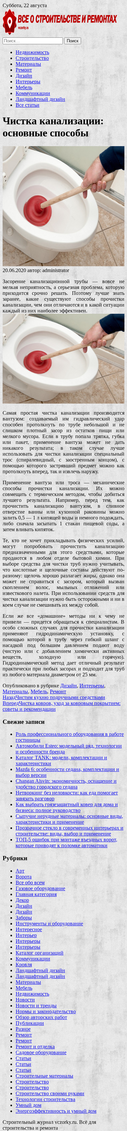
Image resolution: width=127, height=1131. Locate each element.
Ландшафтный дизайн (40, 99)
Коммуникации (33, 93)
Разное (23, 1029)
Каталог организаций (40, 953)
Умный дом (28, 1105)
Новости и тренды (36, 1005)
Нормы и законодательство (46, 1011)
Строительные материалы (44, 1076)
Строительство (32, 58)
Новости (25, 999)
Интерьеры (28, 81)
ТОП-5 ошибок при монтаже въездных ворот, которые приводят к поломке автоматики (66, 842)
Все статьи (27, 105)
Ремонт (24, 70)
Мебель (24, 87)
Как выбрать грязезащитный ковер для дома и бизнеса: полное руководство (67, 807)
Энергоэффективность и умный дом (56, 1111)
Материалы (28, 64)
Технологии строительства (45, 1099)
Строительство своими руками (50, 1093)
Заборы (24, 917)
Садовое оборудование (41, 1052)
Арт (20, 871)
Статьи (23, 1058)
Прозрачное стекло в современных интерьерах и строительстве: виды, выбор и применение (69, 830)
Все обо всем (30, 882)
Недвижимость (32, 52)
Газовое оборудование (40, 888)
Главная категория (36, 894)
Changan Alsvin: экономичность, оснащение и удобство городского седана (66, 784)
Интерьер (26, 935)
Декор (22, 900)
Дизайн (24, 75)
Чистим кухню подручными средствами (54, 697)
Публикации (30, 1023)
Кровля (24, 964)
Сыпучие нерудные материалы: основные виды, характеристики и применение (69, 819)
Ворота (24, 876)
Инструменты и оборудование (49, 923)
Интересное (29, 929)
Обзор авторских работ (41, 1017)
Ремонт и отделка (35, 1046)
